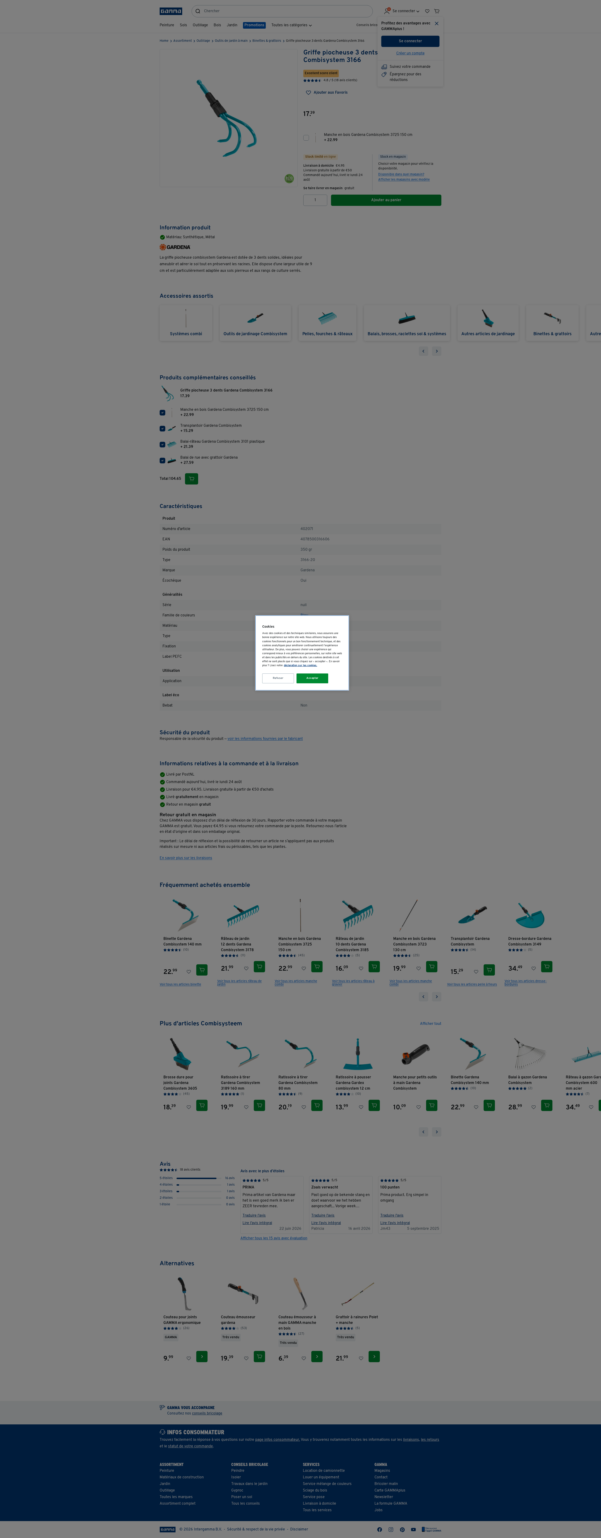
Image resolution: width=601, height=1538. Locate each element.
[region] (302, 653)
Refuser (278, 678)
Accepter (312, 678)
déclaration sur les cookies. (300, 665)
